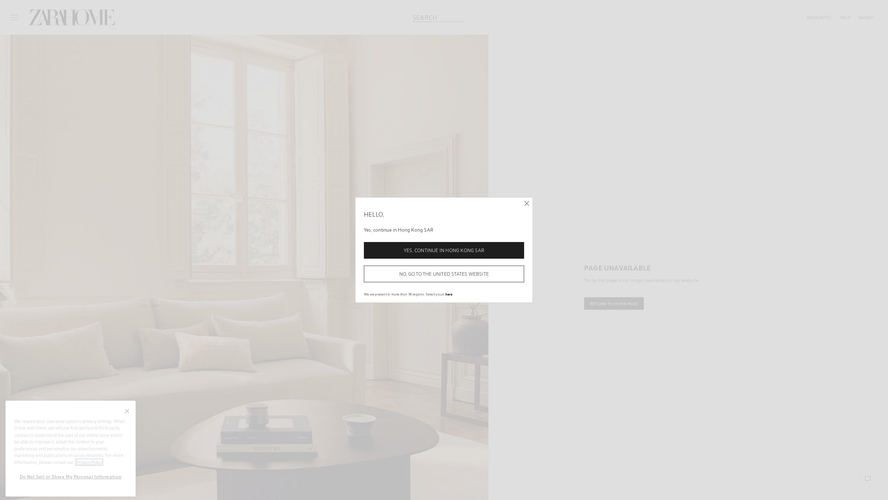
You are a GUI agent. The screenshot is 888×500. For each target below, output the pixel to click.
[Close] (527, 203)
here (449, 294)
